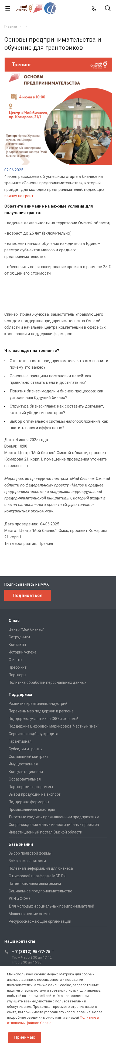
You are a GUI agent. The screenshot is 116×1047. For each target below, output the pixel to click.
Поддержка (20, 694)
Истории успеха (22, 652)
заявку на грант (18, 196)
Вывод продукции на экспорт (34, 794)
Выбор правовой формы (30, 853)
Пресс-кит (17, 667)
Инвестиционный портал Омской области (45, 832)
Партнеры (17, 675)
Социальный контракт (28, 756)
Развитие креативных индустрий (38, 703)
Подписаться (28, 595)
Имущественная (23, 764)
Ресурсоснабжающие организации (40, 921)
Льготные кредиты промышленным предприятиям (54, 817)
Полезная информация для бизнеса (41, 868)
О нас (14, 620)
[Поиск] (108, 9)
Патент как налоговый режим (35, 883)
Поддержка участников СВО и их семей (44, 718)
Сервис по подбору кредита (33, 734)
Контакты (17, 644)
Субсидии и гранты (25, 749)
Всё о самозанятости (27, 861)
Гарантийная (20, 741)
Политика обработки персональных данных (47, 682)
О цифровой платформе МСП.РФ (38, 876)
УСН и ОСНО (19, 898)
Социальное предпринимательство (40, 891)
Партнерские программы (31, 787)
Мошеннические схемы (29, 914)
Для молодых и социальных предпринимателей (51, 906)
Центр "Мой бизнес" (26, 629)
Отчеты (15, 660)
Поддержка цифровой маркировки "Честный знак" (54, 726)
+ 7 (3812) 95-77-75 (31, 951)
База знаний (21, 844)
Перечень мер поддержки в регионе (41, 711)
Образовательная (25, 779)
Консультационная (26, 771)
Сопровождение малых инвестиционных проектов (54, 824)
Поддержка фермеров (29, 802)
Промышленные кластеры (32, 809)
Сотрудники (19, 637)
